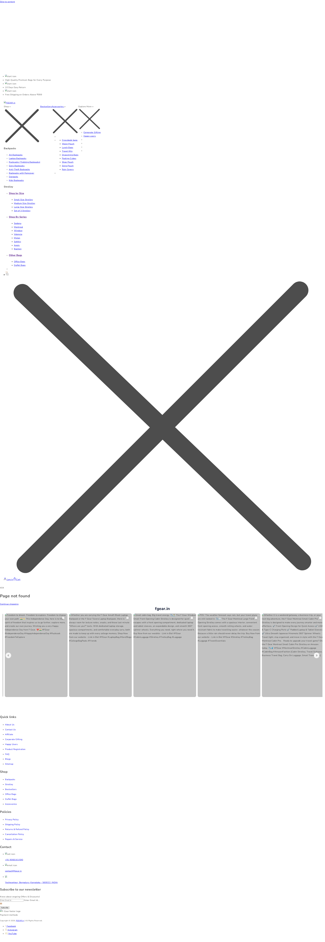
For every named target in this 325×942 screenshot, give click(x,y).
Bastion (17, 249)
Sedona (17, 223)
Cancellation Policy (14, 834)
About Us (9, 724)
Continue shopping (9, 604)
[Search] (162, 425)
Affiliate (9, 734)
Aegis (17, 245)
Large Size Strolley (23, 207)
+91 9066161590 (14, 859)
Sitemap (9, 764)
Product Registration (15, 749)
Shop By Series (18, 217)
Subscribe (4, 908)
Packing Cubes (69, 158)
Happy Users (11, 744)
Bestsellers (46, 106)
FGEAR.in (20, 921)
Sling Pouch (68, 165)
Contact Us (10, 729)
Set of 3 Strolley (22, 210)
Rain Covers (68, 169)
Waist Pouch (68, 143)
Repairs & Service (13, 839)
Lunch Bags (67, 147)
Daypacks (13, 176)
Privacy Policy (12, 819)
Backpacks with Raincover (21, 173)
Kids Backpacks (16, 180)
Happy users (90, 136)
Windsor (18, 230)
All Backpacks (16, 155)
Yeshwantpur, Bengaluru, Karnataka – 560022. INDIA (31, 882)
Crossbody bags (70, 140)
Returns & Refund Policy (17, 829)
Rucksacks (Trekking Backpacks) (24, 162)
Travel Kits (67, 151)
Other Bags (15, 255)
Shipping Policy (12, 824)
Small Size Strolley (23, 199)
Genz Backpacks (17, 165)
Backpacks (10, 779)
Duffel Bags (20, 265)
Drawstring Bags (70, 155)
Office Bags (19, 261)
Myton (17, 238)
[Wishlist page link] (7, 272)
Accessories (11, 804)
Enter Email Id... (32, 900)
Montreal (18, 227)
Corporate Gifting (92, 132)
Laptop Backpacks (17, 158)
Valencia (18, 234)
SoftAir (17, 241)
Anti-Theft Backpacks (19, 169)
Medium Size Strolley (24, 203)
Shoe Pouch (68, 162)
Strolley (9, 784)
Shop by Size (16, 193)
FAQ (7, 754)
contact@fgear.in (13, 871)
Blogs (8, 759)
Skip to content (7, 1)
